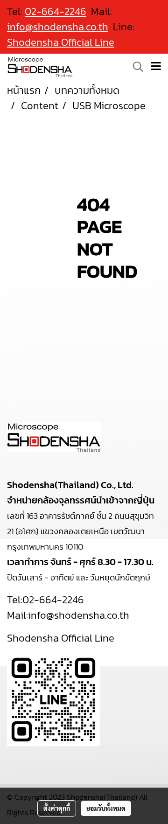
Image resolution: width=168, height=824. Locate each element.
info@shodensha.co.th (57, 27)
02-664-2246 (53, 600)
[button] (135, 67)
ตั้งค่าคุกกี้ (56, 808)
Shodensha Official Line (60, 42)
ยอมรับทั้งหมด (106, 808)
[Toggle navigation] (156, 66)
